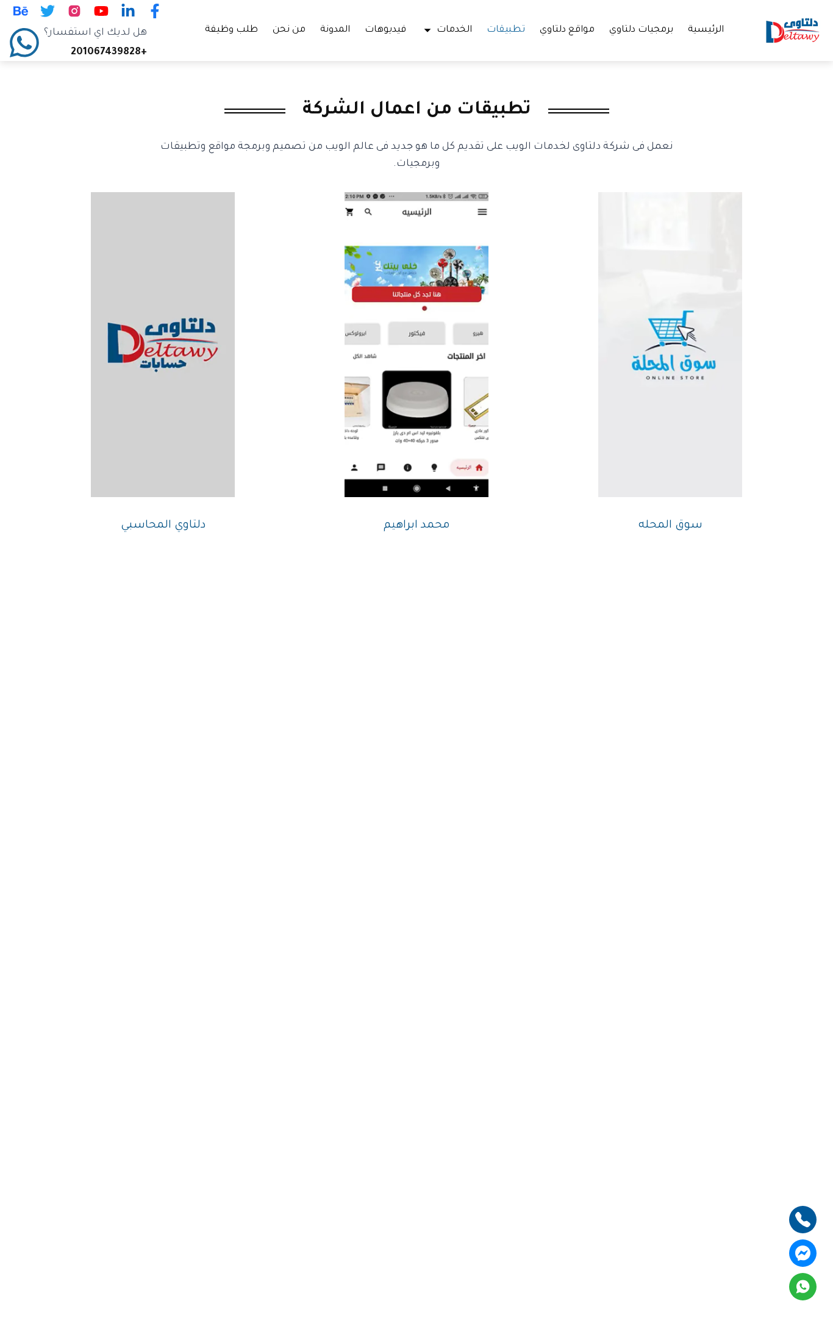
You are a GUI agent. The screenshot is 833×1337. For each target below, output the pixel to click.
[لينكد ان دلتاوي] (128, 11)
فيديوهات (385, 30)
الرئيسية (706, 30)
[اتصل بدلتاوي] (803, 1219)
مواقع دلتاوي (567, 30)
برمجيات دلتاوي (641, 30)
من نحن (289, 30)
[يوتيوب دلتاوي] (101, 11)
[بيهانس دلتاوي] (21, 11)
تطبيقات (506, 30)
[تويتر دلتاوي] (48, 11)
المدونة (335, 30)
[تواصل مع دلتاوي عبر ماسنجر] (803, 1253)
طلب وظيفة (231, 30)
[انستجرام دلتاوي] (74, 11)
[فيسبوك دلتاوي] (155, 11)
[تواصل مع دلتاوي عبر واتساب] (803, 1286)
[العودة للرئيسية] (792, 30)
